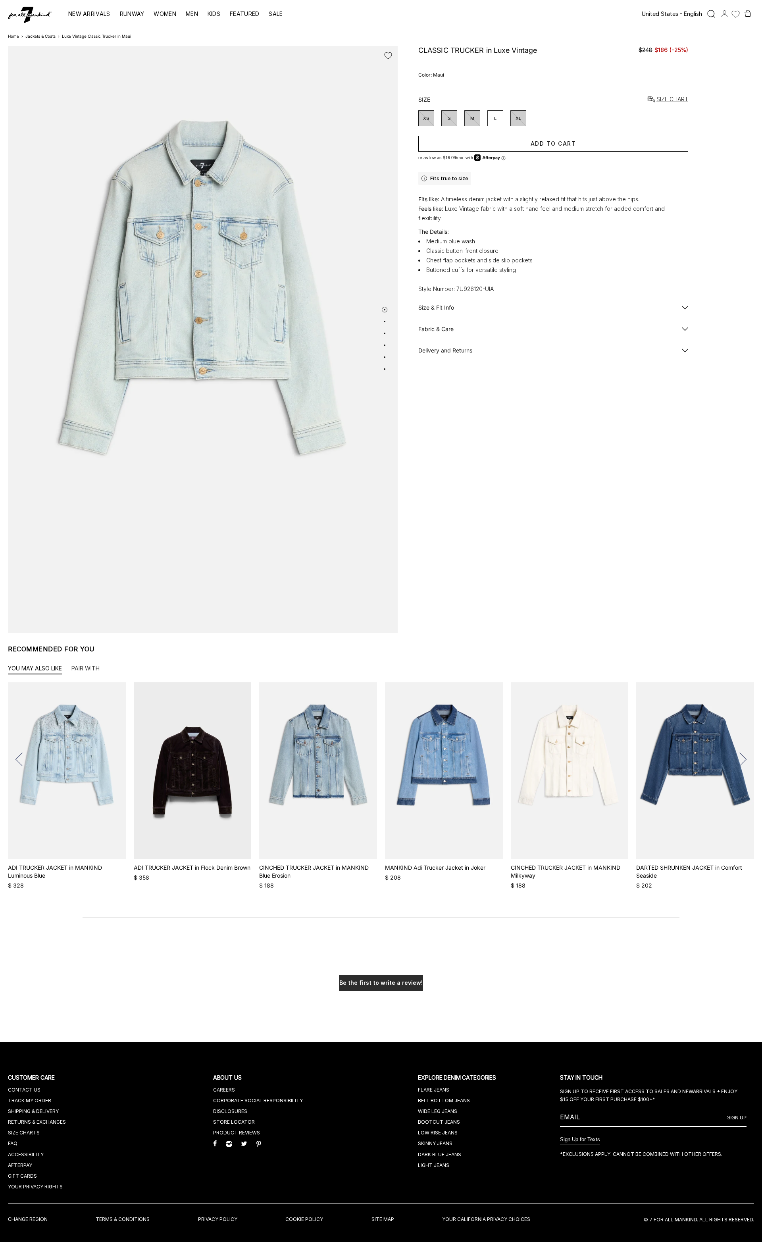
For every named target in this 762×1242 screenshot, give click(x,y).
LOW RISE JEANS (438, 1133)
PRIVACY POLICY (217, 1219)
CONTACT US (24, 1090)
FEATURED (244, 13)
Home (13, 36)
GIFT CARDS (22, 1176)
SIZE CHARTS (24, 1133)
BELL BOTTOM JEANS (444, 1100)
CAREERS (224, 1090)
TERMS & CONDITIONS (123, 1219)
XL (518, 118)
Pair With (85, 668)
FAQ (12, 1143)
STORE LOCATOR (234, 1122)
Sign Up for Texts (580, 1139)
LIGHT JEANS (433, 1165)
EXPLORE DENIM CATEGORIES (458, 1077)
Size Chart (672, 99)
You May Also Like (35, 668)
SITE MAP (382, 1219)
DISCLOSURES (230, 1111)
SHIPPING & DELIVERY (33, 1111)
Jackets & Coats (40, 36)
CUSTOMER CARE (32, 1077)
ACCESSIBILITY (26, 1154)
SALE (276, 13)
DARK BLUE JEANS (439, 1154)
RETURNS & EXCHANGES (37, 1122)
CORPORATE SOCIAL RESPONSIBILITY (258, 1100)
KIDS (214, 13)
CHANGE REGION (28, 1219)
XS (426, 118)
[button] (22, 759)
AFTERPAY (20, 1165)
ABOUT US (228, 1077)
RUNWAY (132, 13)
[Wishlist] (735, 14)
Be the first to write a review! (381, 982)
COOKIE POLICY (304, 1219)
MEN (192, 13)
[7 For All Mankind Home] (30, 15)
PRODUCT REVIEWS (236, 1133)
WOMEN (165, 13)
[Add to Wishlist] (388, 55)
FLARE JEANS (433, 1090)
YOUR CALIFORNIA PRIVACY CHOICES (486, 1219)
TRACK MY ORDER (29, 1100)
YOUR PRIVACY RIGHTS (35, 1187)
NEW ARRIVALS (89, 13)
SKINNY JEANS (435, 1143)
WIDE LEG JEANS (437, 1111)
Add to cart (553, 143)
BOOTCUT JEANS (439, 1122)
